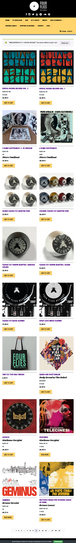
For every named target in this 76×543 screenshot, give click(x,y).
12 (42, 531)
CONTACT (40, 26)
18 (56, 531)
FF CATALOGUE (17, 20)
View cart (65, 43)
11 (39, 531)
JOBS (48, 26)
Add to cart (8, 102)
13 (46, 531)
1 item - (66, 31)
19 (59, 531)
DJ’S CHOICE (35, 20)
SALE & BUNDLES (56, 20)
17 (52, 531)
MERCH (44, 20)
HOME (7, 20)
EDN (26, 20)
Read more (45, 454)
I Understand (58, 541)
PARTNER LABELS (11, 26)
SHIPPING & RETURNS (27, 26)
